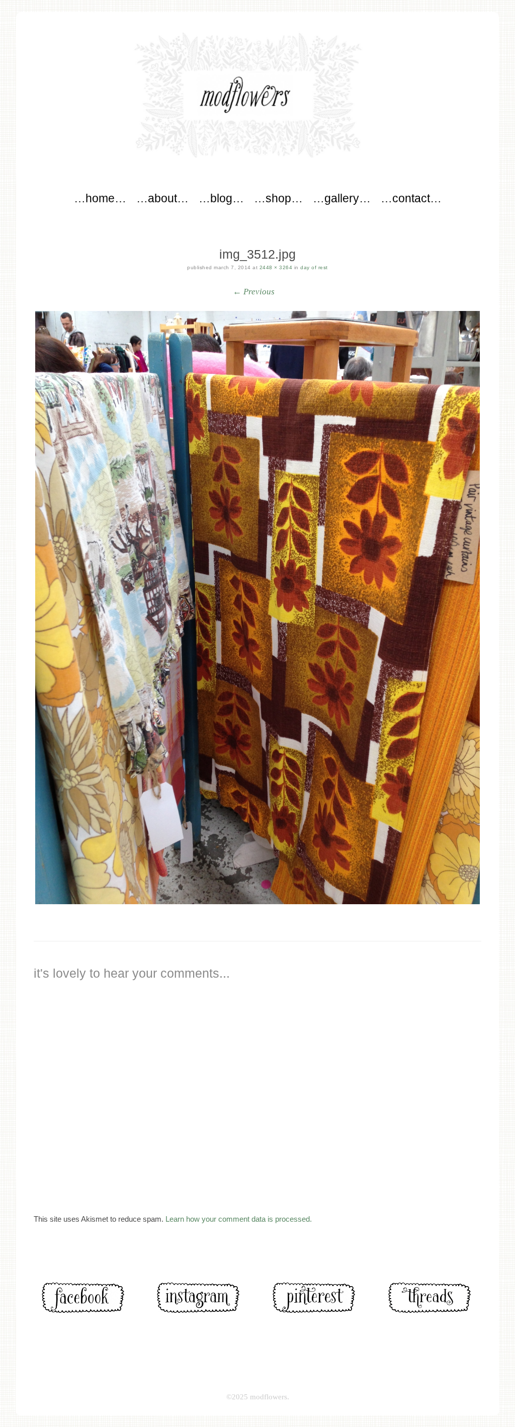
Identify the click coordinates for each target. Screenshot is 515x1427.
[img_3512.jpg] (257, 607)
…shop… (278, 198)
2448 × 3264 (276, 267)
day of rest (314, 267)
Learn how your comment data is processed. (238, 1219)
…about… (162, 198)
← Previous (254, 291)
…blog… (221, 198)
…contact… (411, 198)
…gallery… (342, 198)
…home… (100, 198)
